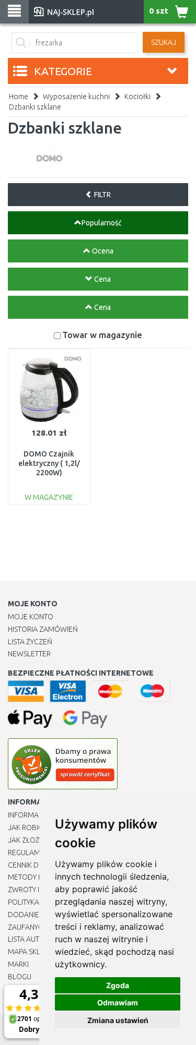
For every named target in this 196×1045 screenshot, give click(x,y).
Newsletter (29, 654)
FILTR (102, 194)
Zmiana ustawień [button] (117, 1020)
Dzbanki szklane (35, 107)
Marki (18, 964)
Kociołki (137, 96)
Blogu (19, 976)
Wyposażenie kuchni (76, 96)
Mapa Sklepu (30, 951)
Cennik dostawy (37, 865)
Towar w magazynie (102, 335)
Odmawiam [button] (117, 1002)
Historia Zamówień (43, 629)
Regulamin (27, 852)
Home (18, 96)
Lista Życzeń (30, 642)
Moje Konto (30, 616)
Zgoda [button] (117, 985)
